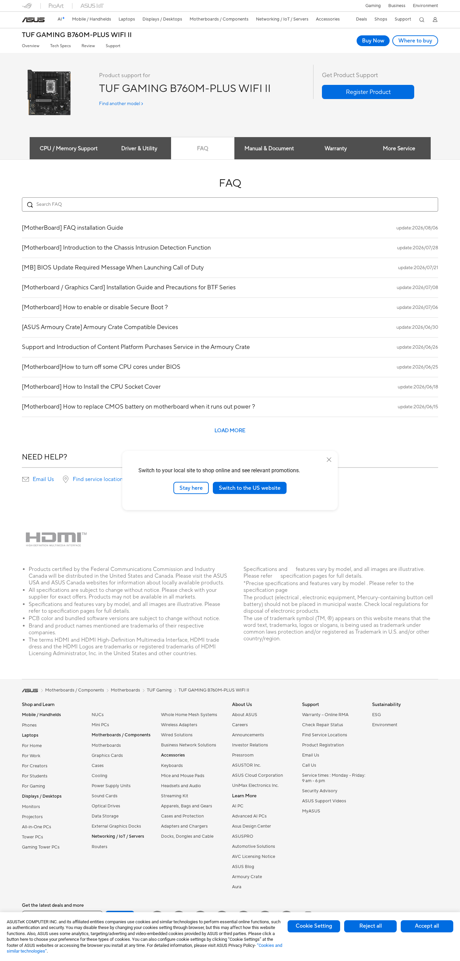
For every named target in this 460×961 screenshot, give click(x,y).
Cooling (99, 775)
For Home (32, 745)
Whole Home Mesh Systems (189, 714)
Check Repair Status (322, 725)
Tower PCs (32, 837)
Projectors (32, 817)
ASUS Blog (243, 866)
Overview (30, 46)
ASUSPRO (242, 836)
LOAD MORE (230, 430)
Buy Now (373, 40)
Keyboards (172, 765)
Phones (29, 725)
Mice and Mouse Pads (182, 775)
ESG (376, 714)
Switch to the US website (250, 487)
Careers (240, 725)
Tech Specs (60, 46)
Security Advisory (319, 791)
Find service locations (99, 479)
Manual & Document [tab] (269, 148)
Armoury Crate (247, 876)
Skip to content (26, 20)
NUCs (98, 714)
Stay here (191, 487)
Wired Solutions (177, 735)
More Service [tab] (399, 148)
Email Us (43, 479)
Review (88, 46)
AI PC (237, 806)
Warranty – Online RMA (325, 714)
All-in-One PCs (36, 827)
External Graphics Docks (116, 826)
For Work (31, 756)
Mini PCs (100, 725)
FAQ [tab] (202, 148)
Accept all (427, 926)
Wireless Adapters (179, 725)
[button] (373, 5)
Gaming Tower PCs (41, 847)
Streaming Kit (174, 796)
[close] (329, 459)
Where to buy (415, 40)
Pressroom (243, 755)
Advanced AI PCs (249, 816)
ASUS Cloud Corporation (257, 775)
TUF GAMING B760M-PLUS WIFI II (77, 35)
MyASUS (311, 811)
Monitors (31, 806)
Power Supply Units (111, 786)
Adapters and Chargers (184, 826)
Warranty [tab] (336, 148)
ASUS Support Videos (324, 801)
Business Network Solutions (188, 745)
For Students (34, 776)
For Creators (34, 766)
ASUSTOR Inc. (246, 765)
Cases (98, 765)
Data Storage (105, 816)
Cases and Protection (182, 816)
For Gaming (33, 786)
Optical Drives (106, 806)
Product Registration (323, 745)
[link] (33, 20)
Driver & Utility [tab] (139, 148)
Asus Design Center (251, 826)
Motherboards (106, 745)
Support (113, 46)
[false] (368, 92)
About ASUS (244, 714)
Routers (99, 847)
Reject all (370, 926)
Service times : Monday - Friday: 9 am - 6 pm (333, 778)
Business (396, 5)
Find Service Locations (324, 735)
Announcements (248, 735)
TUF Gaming (159, 690)
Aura (236, 887)
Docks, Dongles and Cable (187, 836)
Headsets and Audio (181, 786)
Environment (425, 5)
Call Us (309, 765)
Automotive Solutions (253, 846)
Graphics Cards (107, 755)
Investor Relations (250, 745)
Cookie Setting (314, 926)
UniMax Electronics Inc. (255, 785)
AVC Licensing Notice (253, 856)
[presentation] (25, 479)
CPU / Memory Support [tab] (69, 148)
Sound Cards (105, 796)
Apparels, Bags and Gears (186, 806)
